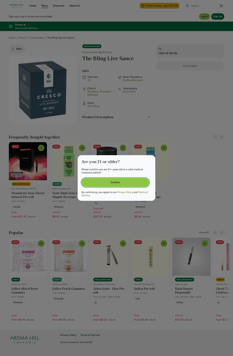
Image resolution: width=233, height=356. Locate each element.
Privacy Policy (125, 192)
